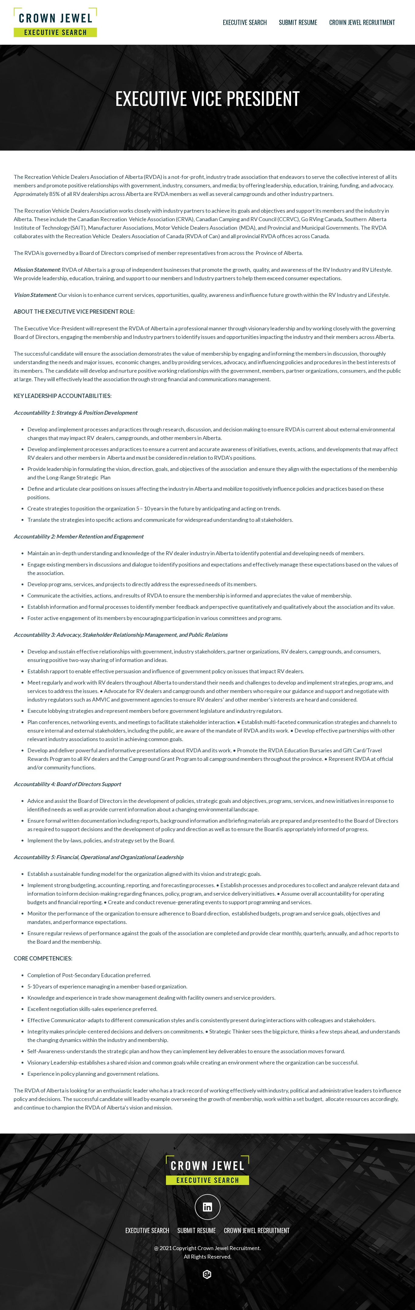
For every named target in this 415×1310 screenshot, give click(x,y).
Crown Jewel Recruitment (257, 1230)
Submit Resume (196, 1230)
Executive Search (147, 1230)
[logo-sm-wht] (207, 1274)
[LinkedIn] (208, 1207)
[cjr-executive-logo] (55, 22)
